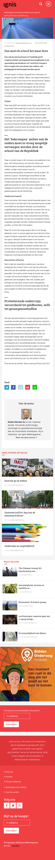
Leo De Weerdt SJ (30, 623)
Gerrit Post (28, 606)
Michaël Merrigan (30, 637)
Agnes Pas (28, 592)
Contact (9, 776)
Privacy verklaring (13, 781)
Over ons (9, 771)
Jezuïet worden (12, 792)
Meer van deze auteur (26, 437)
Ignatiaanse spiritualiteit (16, 787)
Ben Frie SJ (28, 575)
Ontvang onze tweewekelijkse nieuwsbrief (22, 710)
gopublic (16, 845)
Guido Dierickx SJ (23, 43)
